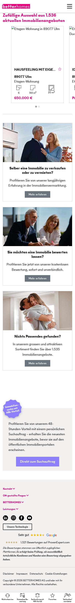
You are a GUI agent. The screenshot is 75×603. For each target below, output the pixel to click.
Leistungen (9, 509)
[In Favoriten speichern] (60, 69)
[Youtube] (29, 518)
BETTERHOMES (12, 502)
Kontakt (8, 489)
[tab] (36, 107)
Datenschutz (36, 573)
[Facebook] (21, 518)
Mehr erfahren (37, 194)
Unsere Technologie (17, 527)
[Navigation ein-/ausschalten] (69, 6)
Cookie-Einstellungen (56, 573)
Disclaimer (8, 573)
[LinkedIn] (4, 518)
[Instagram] (13, 518)
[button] (37, 461)
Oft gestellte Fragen (14, 495)
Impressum (21, 573)
